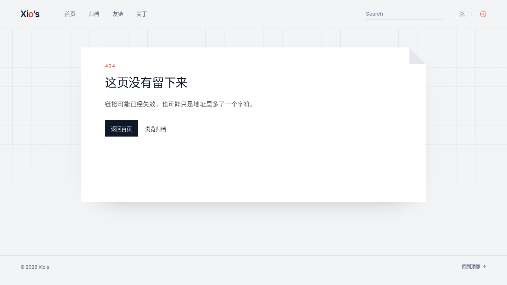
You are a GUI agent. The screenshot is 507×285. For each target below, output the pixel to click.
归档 (93, 14)
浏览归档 (155, 129)
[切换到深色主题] (479, 14)
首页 (70, 14)
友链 (118, 14)
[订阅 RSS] (462, 14)
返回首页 (121, 129)
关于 (141, 14)
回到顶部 (474, 267)
